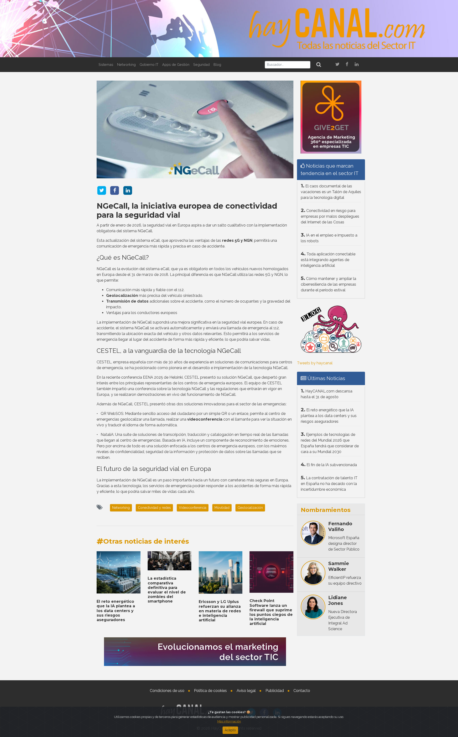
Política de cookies (210, 690)
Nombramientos (325, 509)
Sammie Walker (338, 566)
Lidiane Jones (337, 600)
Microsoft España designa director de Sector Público (343, 543)
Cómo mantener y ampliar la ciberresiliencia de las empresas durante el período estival (328, 284)
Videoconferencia (192, 508)
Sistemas (106, 64)
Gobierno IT (149, 64)
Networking (126, 64)
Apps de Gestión (175, 64)
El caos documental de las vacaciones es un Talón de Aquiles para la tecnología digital (331, 192)
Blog (217, 64)
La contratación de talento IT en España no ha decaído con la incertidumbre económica (329, 484)
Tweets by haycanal (315, 363)
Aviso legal (246, 690)
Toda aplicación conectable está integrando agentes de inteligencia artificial (328, 260)
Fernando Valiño (340, 526)
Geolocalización (250, 508)
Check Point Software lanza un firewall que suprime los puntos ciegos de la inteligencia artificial (271, 612)
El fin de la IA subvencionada (332, 465)
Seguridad (201, 64)
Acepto (230, 730)
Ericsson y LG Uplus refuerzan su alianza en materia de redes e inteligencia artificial (220, 610)
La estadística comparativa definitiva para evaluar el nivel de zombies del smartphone (167, 589)
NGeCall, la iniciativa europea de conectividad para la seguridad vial (187, 210)
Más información (229, 721)
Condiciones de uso (167, 690)
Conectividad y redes (154, 508)
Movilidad (221, 508)
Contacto (301, 690)
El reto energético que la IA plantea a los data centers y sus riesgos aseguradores (116, 610)
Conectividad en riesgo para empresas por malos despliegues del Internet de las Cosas (330, 216)
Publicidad (274, 690)
